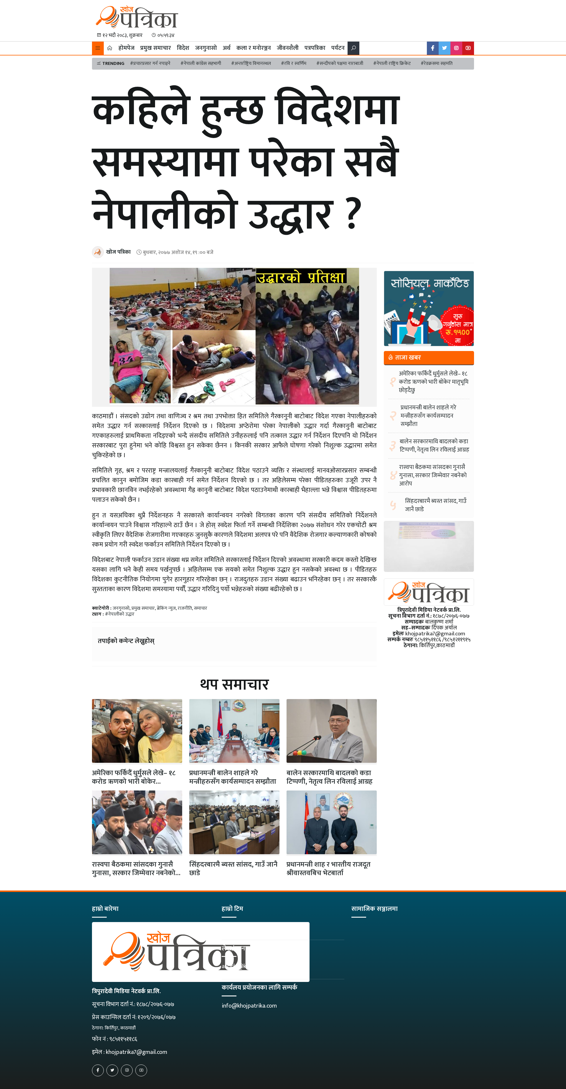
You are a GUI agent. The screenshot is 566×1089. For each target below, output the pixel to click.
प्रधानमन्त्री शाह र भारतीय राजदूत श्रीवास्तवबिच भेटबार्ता (329, 869)
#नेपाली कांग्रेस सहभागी (200, 64)
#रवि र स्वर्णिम (293, 64)
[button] (98, 48)
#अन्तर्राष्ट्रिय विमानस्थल (251, 64)
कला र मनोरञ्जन (253, 48)
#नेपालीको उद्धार (119, 614)
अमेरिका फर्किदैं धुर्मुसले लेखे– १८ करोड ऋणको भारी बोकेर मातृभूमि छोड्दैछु (433, 382)
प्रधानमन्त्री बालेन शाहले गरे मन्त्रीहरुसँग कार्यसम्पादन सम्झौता (232, 777)
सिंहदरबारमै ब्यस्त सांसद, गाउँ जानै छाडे (233, 869)
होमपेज (126, 48)
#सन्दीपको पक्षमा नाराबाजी (339, 64)
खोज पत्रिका (118, 252)
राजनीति (185, 608)
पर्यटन (338, 48)
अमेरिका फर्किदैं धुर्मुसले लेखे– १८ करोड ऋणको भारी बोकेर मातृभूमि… (133, 781)
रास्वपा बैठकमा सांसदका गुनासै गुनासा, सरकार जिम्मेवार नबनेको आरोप (133, 873)
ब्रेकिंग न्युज (166, 608)
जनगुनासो (206, 48)
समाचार (200, 608)
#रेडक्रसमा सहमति (437, 64)
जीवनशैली (288, 48)
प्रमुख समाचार (155, 48)
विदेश (183, 48)
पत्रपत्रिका (315, 48)
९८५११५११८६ (123, 1039)
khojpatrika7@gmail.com (136, 1052)
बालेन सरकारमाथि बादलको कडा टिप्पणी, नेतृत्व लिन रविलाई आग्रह (330, 777)
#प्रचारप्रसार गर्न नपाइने (150, 64)
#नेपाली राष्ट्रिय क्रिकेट (392, 64)
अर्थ (227, 48)
